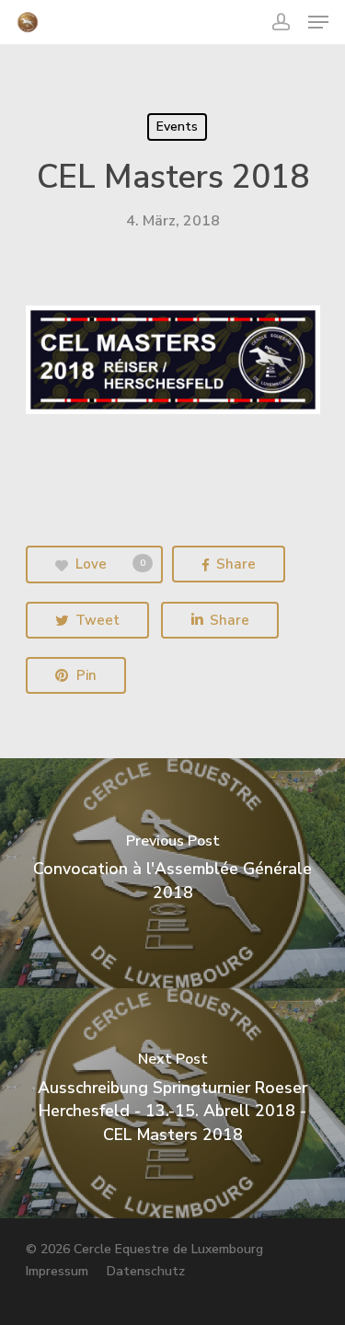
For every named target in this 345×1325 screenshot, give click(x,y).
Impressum (57, 1271)
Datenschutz (146, 1271)
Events (177, 126)
